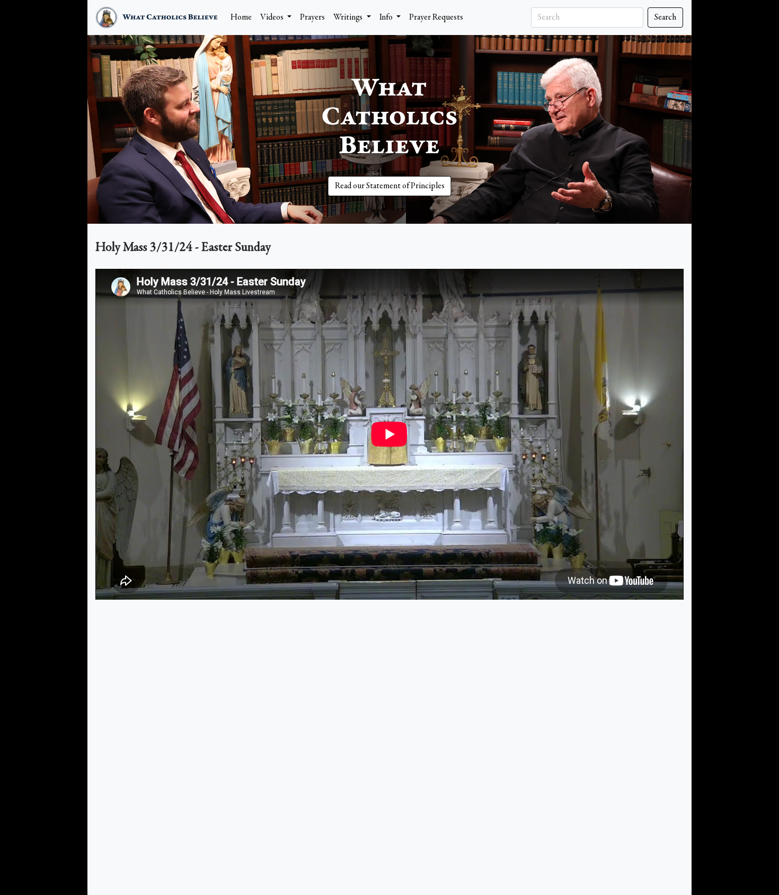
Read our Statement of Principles (390, 186)
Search (665, 17)
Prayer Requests (436, 17)
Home (241, 17)
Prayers (312, 17)
